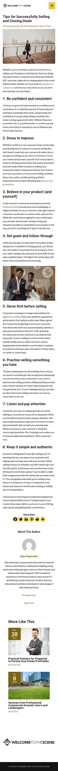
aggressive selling (11, 316)
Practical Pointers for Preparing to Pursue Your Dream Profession (28, 660)
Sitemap (46, 766)
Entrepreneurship (11, 26)
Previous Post (29, 595)
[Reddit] (37, 519)
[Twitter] (20, 519)
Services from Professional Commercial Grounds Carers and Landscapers (28, 705)
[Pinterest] (31, 519)
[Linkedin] (26, 519)
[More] (42, 519)
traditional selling (11, 207)
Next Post (29, 603)
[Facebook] (15, 519)
